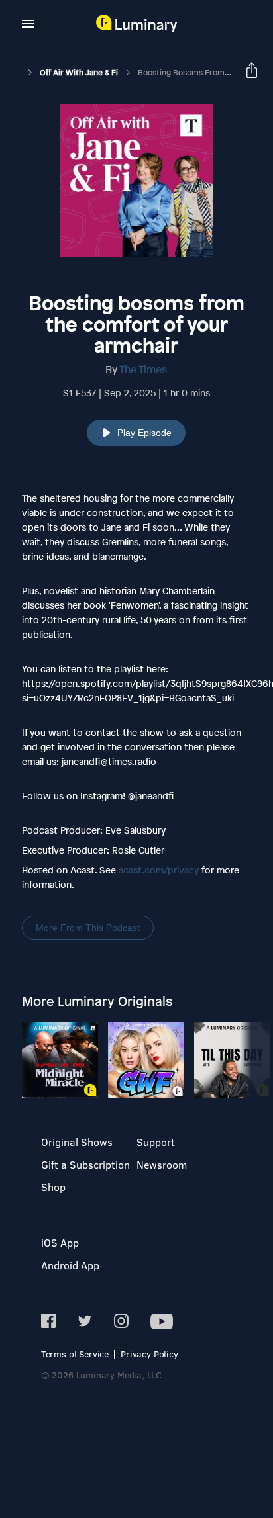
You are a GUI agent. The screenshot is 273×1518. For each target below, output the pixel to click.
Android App (70, 1265)
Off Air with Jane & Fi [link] (80, 72)
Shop (53, 1187)
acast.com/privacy (159, 870)
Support (155, 1142)
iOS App (60, 1242)
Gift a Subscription (85, 1164)
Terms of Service (75, 1353)
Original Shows (77, 1142)
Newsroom (161, 1164)
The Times (143, 369)
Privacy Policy (149, 1353)
